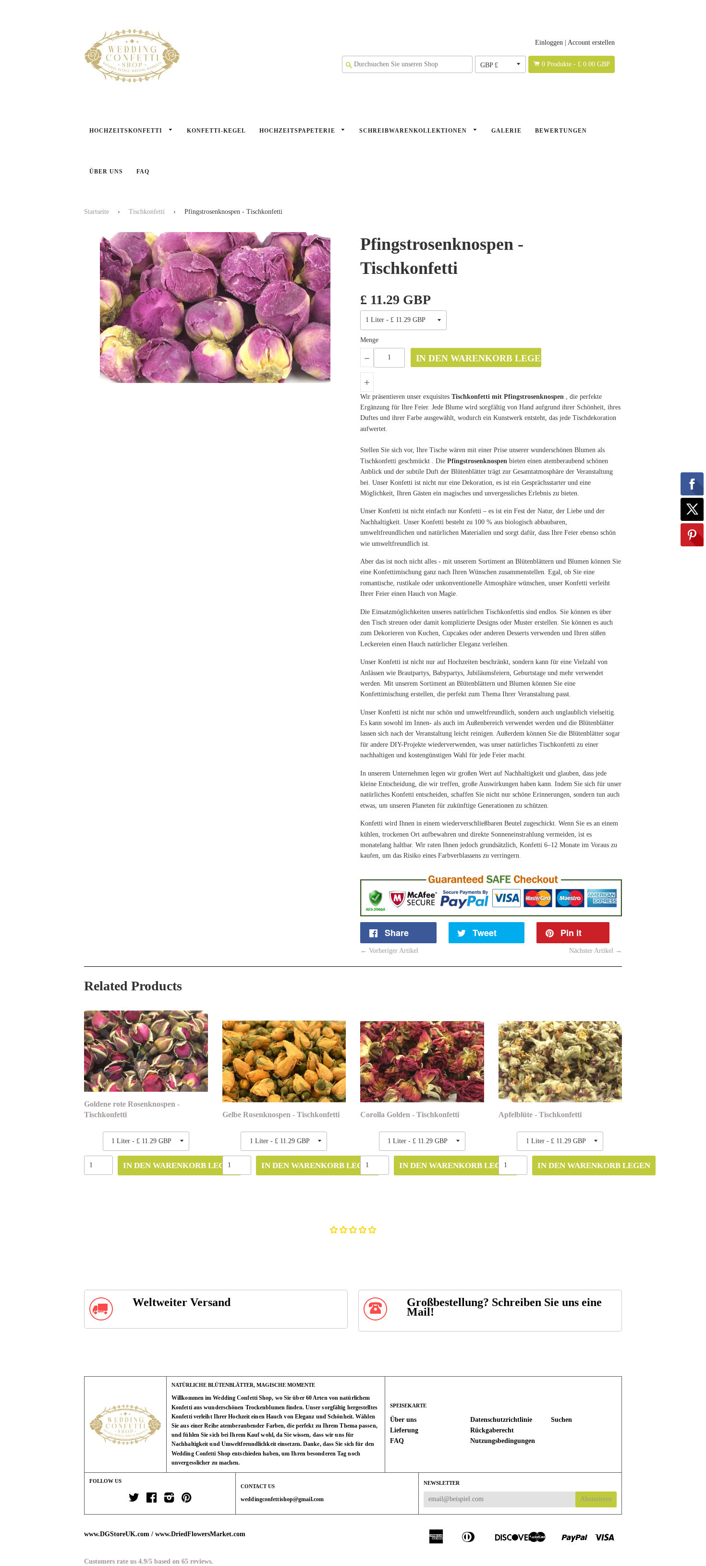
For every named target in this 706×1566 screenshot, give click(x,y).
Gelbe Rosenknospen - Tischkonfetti (281, 1114)
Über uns (106, 171)
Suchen (561, 1419)
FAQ (142, 171)
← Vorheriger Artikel (389, 950)
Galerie (506, 130)
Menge (369, 340)
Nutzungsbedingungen (502, 1440)
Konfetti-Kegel (216, 130)
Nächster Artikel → (595, 950)
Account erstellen (591, 42)
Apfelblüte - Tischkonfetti (540, 1114)
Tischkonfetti (147, 211)
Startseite (96, 211)
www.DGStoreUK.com (116, 1534)
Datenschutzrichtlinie (501, 1419)
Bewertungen (561, 130)
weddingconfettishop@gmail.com (282, 1499)
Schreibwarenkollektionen (414, 130)
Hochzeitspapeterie (298, 130)
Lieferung (404, 1430)
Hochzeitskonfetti (126, 130)
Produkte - (576, 64)
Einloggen (549, 42)
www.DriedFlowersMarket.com (200, 1534)
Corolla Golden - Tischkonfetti (409, 1114)
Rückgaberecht (492, 1430)
